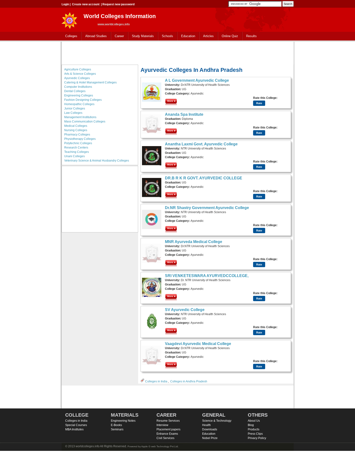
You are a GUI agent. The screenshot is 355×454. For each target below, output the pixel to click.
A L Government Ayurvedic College (197, 80)
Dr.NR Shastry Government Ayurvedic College (207, 208)
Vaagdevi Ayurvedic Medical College (198, 344)
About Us (254, 420)
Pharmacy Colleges (77, 134)
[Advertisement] (177, 52)
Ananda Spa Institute (184, 114)
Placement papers (168, 429)
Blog (251, 425)
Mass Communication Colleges (84, 121)
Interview (162, 425)
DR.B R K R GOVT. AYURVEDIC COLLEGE (203, 178)
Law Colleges (73, 113)
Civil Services (165, 438)
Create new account (85, 4)
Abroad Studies (94, 36)
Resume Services (168, 420)
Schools (165, 36)
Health (206, 425)
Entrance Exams (167, 433)
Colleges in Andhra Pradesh (188, 381)
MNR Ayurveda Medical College (193, 242)
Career (117, 36)
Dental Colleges (74, 91)
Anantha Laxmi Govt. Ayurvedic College (201, 144)
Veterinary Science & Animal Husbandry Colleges (96, 160)
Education (186, 36)
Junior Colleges (74, 108)
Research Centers (76, 147)
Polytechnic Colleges (78, 143)
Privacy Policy (257, 438)
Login (65, 4)
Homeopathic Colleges (79, 104)
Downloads (209, 429)
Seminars (117, 429)
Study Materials (141, 36)
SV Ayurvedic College (185, 310)
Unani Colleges (74, 156)
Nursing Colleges (75, 130)
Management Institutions (80, 117)
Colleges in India (156, 381)
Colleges (69, 36)
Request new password (118, 4)
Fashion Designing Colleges (83, 100)
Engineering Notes (123, 420)
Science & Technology (216, 420)
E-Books (116, 425)
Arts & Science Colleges (80, 73)
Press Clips (255, 433)
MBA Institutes (74, 429)
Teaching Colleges (76, 152)
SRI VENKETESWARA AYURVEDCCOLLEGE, (206, 276)
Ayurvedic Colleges (77, 78)
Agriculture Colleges (77, 69)
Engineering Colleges (78, 95)
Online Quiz (230, 36)
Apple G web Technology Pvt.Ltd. (160, 446)
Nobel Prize (210, 438)
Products (253, 429)
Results (251, 36)
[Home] (70, 19)
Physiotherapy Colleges (80, 139)
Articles (208, 36)
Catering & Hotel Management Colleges (90, 82)
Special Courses (76, 425)
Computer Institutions (78, 86)
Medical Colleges (75, 126)
